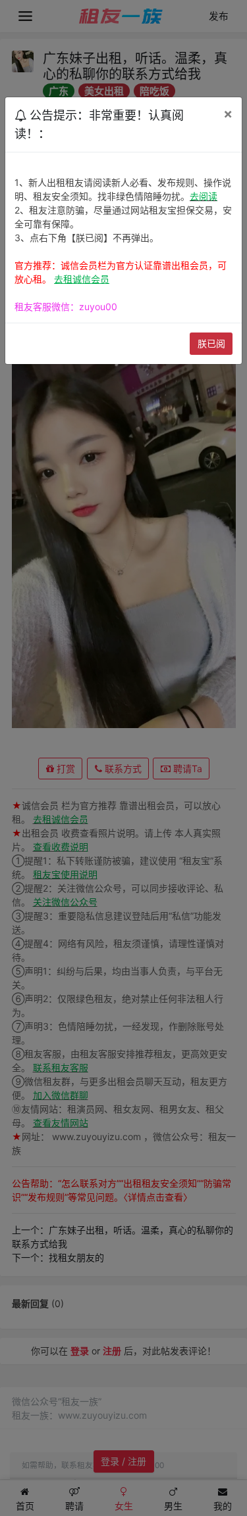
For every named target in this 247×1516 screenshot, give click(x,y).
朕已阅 (211, 343)
